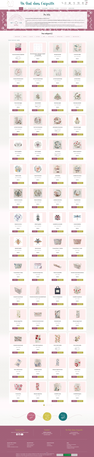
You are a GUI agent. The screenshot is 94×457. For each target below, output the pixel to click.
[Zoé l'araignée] (38, 144)
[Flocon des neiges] (18, 96)
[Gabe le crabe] (18, 168)
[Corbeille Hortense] (38, 362)
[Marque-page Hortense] (57, 362)
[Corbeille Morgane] (77, 387)
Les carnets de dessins (32, 8)
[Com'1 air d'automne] (38, 120)
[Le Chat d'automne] (18, 120)
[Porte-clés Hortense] (18, 362)
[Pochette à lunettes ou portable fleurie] (38, 290)
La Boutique (49, 444)
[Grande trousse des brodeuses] (77, 265)
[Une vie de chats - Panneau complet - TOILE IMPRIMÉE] (38, 47)
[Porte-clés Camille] (57, 338)
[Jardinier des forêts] (57, 193)
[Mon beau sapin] (57, 96)
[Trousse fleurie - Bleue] (18, 265)
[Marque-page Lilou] (38, 387)
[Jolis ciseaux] (57, 144)
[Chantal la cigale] (77, 120)
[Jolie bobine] (57, 168)
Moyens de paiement (30, 444)
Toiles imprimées (45, 8)
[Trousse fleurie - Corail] (77, 241)
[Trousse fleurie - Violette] (57, 241)
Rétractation (29, 446)
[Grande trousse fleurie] (18, 290)
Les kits (21, 8)
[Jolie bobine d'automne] (57, 120)
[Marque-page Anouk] (77, 314)
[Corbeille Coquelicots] (77, 290)
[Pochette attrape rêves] (38, 265)
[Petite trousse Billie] (57, 265)
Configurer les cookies (70, 448)
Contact (74, 4)
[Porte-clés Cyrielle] (77, 338)
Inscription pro (78, 4)
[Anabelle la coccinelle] (57, 217)
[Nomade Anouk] (57, 314)
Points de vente (69, 4)
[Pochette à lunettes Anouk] (38, 314)
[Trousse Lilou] (18, 387)
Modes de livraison (30, 445)
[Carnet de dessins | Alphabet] (18, 47)
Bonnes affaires (71, 8)
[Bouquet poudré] (57, 47)
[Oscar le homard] (38, 168)
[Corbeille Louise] (57, 387)
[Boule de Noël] (38, 96)
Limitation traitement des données (73, 446)
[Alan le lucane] (38, 241)
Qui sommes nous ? (10, 444)
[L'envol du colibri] (77, 47)
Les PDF (39, 8)
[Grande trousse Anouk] (18, 338)
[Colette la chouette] (18, 193)
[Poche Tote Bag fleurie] (57, 290)
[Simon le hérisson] (38, 193)
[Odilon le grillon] (38, 217)
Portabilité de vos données (71, 444)
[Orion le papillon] (18, 144)
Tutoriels (57, 8)
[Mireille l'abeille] (18, 241)
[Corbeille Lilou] (77, 362)
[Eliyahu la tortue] (18, 217)
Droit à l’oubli (69, 445)
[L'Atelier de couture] (77, 168)
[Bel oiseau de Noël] (77, 96)
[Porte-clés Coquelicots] (38, 338)
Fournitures (51, 8)
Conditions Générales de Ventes (12, 446)
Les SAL (25, 8)
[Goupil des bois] (77, 193)
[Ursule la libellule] (77, 217)
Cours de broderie (63, 8)
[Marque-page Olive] (18, 314)
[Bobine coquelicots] (77, 144)
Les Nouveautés (49, 445)
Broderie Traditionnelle (12, 40)
